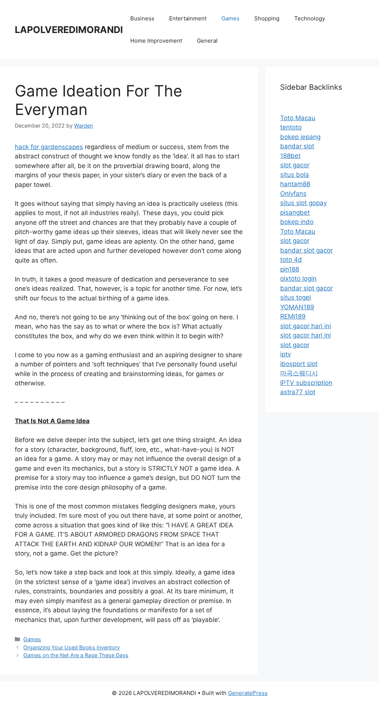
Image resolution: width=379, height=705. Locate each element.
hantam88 (295, 184)
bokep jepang (300, 137)
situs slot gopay (303, 203)
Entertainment (188, 18)
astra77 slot (297, 392)
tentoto (291, 127)
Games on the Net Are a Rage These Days (75, 655)
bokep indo (296, 221)
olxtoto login (298, 278)
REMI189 (293, 316)
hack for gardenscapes (49, 147)
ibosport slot (299, 364)
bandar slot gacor (306, 250)
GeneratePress (248, 692)
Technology (309, 18)
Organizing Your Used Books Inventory (71, 647)
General (207, 40)
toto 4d (291, 259)
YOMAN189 (297, 307)
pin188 (289, 269)
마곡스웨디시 (299, 373)
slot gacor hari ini (305, 326)
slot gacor (294, 165)
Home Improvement (156, 40)
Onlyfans (293, 193)
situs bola (294, 174)
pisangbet (295, 212)
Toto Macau (297, 118)
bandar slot (297, 146)
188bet (290, 155)
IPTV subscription (306, 382)
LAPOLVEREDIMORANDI (69, 29)
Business (142, 18)
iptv (285, 354)
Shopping (266, 18)
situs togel (295, 297)
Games (230, 18)
